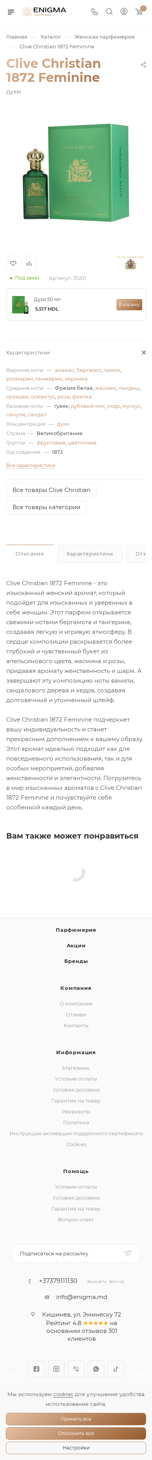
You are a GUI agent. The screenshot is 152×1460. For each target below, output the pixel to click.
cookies (63, 1394)
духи (63, 424)
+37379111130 (58, 1281)
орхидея (17, 396)
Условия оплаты (76, 1079)
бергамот (88, 370)
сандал (37, 414)
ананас (64, 370)
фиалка (82, 396)
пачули (15, 414)
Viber (76, 1369)
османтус (43, 396)
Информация (76, 1052)
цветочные (82, 442)
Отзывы (76, 1014)
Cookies (76, 1144)
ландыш (129, 388)
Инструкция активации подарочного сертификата (76, 1133)
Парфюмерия (76, 930)
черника (76, 378)
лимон (111, 370)
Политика (76, 1122)
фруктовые (51, 442)
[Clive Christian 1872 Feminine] (76, 172)
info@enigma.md (81, 1297)
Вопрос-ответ (76, 1219)
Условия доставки (76, 1090)
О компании (76, 1003)
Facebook (36, 1369)
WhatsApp (96, 1369)
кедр (113, 406)
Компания (75, 988)
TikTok (116, 1369)
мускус (131, 406)
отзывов (94, 1330)
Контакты (76, 1025)
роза (63, 396)
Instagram (56, 1369)
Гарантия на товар (76, 1100)
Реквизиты (76, 1111)
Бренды (76, 961)
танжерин (48, 378)
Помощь (76, 1171)
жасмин (105, 388)
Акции (76, 945)
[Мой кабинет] (123, 12)
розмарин (19, 378)
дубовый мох (88, 406)
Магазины (76, 1068)
